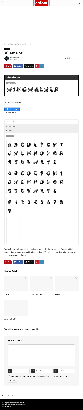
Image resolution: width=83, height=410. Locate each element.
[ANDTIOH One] (16, 302)
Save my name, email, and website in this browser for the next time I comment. (39, 376)
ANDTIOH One (10, 319)
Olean (57, 294)
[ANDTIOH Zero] (41, 277)
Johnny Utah (15, 57)
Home (6, 44)
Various (20, 44)
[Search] (79, 3)
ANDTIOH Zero (36, 294)
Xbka (6, 294)
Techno (13, 44)
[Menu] (2, 3)
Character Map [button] (10, 122)
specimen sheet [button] (11, 126)
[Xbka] (16, 277)
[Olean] (66, 277)
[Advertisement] (41, 22)
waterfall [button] (9, 130)
